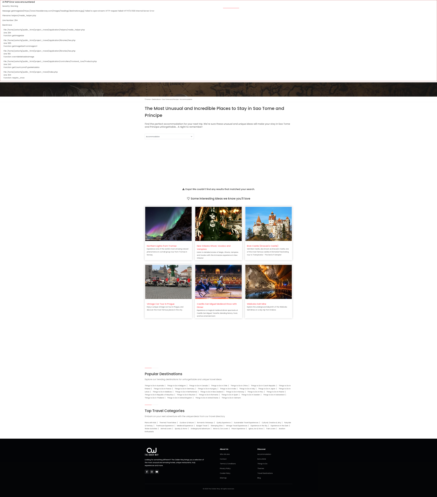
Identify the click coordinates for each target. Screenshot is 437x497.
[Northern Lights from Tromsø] (168, 223)
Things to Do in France (162, 389)
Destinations (278, 6)
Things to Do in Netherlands (186, 392)
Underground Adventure (200, 428)
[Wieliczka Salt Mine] (268, 281)
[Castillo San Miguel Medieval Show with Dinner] (218, 281)
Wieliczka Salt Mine (256, 303)
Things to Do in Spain (229, 395)
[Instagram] (152, 472)
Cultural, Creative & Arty (271, 422)
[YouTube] (157, 472)
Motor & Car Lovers (220, 428)
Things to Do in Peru (255, 392)
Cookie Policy (225, 473)
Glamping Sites (217, 426)
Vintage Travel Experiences (236, 426)
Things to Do (262, 6)
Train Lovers (271, 428)
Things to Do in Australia (154, 385)
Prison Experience (238, 428)
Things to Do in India (228, 389)
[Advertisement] (213, 160)
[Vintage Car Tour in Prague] (168, 281)
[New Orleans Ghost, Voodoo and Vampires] (218, 223)
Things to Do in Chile (219, 385)
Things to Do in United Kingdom (179, 398)
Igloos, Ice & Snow (256, 428)
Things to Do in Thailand (154, 398)
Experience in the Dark (279, 426)
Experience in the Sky (259, 426)
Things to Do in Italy (247, 389)
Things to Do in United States (206, 398)
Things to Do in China (239, 385)
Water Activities (151, 428)
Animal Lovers (166, 428)
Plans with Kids (150, 422)
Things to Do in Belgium (176, 385)
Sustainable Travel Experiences (246, 422)
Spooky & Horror (181, 428)
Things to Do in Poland (275, 392)
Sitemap (223, 478)
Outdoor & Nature (187, 422)
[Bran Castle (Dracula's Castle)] (268, 223)
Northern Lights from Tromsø (162, 245)
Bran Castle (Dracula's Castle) (262, 245)
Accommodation (231, 6)
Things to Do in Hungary (207, 389)
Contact (223, 459)
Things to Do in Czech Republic (263, 385)
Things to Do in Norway (235, 392)
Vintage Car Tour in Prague (160, 303)
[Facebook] (147, 472)
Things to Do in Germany (184, 389)
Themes (216, 6)
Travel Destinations (265, 473)
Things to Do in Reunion (186, 395)
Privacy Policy (225, 468)
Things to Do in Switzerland (274, 395)
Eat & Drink (248, 6)
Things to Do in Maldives (162, 392)
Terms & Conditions (228, 463)
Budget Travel (201, 426)
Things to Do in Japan (266, 389)
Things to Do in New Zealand (211, 392)
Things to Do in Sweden (250, 395)
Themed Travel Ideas (167, 422)
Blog (289, 6)
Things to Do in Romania (208, 395)
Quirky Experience (224, 422)
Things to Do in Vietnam (231, 398)
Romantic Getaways (205, 422)
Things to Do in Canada (198, 385)
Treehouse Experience (165, 426)
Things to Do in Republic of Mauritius (159, 395)
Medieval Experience (185, 426)
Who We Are (225, 454)
